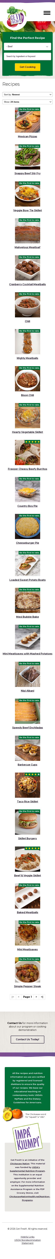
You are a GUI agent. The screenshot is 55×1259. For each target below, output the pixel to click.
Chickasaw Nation (19, 1163)
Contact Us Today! (27, 1039)
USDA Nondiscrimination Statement (27, 1242)
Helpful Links (27, 1237)
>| (42, 996)
